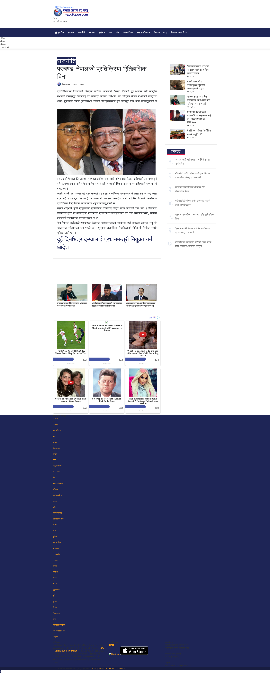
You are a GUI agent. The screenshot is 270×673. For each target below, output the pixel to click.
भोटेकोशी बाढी (4, 47)
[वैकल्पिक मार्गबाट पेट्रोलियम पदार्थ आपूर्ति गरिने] (177, 139)
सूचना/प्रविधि (57, 513)
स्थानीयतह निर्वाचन (59, 625)
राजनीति (81, 32)
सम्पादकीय (56, 554)
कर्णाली (55, 525)
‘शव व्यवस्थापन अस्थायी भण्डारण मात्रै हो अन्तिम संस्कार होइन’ (198, 70)
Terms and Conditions (115, 668)
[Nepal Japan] (72, 11)
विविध (54, 619)
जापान (92, 32)
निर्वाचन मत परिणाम (179, 32)
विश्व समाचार (57, 448)
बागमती (55, 578)
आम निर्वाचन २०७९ (59, 631)
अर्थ (110, 32)
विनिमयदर (3, 44)
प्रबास (55, 454)
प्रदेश (101, 32)
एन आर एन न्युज (58, 519)
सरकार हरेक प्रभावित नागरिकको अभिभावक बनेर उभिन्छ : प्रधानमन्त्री (198, 100)
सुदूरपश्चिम (56, 589)
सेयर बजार (56, 613)
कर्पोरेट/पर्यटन (57, 495)
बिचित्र (55, 566)
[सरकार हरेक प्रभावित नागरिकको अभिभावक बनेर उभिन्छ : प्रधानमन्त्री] (72, 300)
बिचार (54, 460)
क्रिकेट (55, 607)
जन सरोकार (57, 430)
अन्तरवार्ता (56, 548)
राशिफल (2, 41)
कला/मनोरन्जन (143, 32)
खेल (118, 32)
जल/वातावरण (57, 466)
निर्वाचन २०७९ (160, 32)
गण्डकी (55, 583)
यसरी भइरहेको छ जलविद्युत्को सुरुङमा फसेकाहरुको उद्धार (196, 85)
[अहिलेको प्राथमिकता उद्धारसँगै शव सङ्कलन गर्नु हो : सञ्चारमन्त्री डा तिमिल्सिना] (107, 300)
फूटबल (55, 601)
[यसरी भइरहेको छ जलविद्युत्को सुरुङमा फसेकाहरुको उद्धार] (177, 89)
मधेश (54, 507)
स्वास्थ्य (55, 572)
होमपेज (60, 32)
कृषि (54, 595)
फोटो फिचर (128, 32)
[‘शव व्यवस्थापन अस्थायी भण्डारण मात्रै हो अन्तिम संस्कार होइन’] (177, 74)
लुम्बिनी (55, 536)
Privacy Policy (98, 668)
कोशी (54, 530)
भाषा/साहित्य (57, 542)
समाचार (71, 32)
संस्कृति (55, 637)
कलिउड (55, 489)
